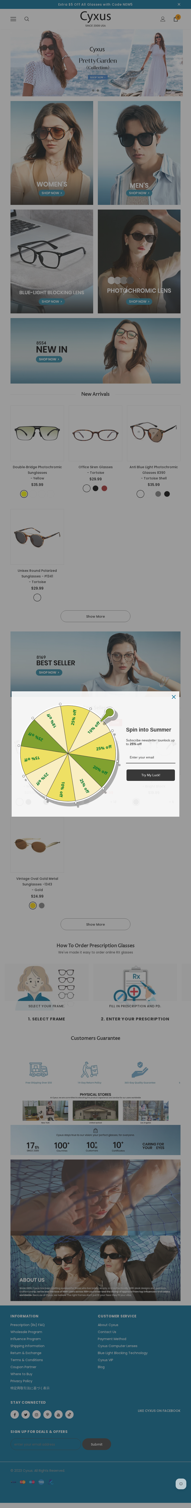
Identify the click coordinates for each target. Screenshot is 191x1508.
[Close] (173, 697)
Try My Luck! (150, 775)
